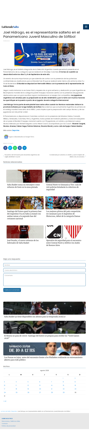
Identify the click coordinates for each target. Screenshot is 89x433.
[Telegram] (24, 148)
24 (5, 392)
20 (40, 389)
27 (40, 392)
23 (75, 389)
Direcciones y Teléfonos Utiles (11, 421)
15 (63, 385)
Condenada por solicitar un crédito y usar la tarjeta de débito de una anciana (66, 156)
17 (4, 389)
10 (4, 385)
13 (39, 385)
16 (75, 385)
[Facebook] (5, 148)
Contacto (5, 423)
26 (28, 392)
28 (52, 392)
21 (51, 389)
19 (28, 389)
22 (63, 389)
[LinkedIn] (20, 148)
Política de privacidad (8, 426)
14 (51, 385)
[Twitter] (10, 148)
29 (63, 392)
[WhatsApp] (15, 148)
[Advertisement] (44, 12)
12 (28, 385)
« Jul (4, 401)
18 (16, 389)
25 (16, 392)
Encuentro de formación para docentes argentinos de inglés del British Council (22, 156)
